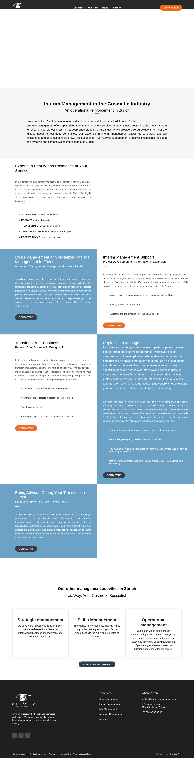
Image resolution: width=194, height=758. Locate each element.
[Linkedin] (20, 735)
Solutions (79, 7)
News (105, 7)
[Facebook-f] (14, 735)
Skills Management (97, 619)
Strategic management (40, 619)
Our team (93, 7)
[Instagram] (27, 735)
